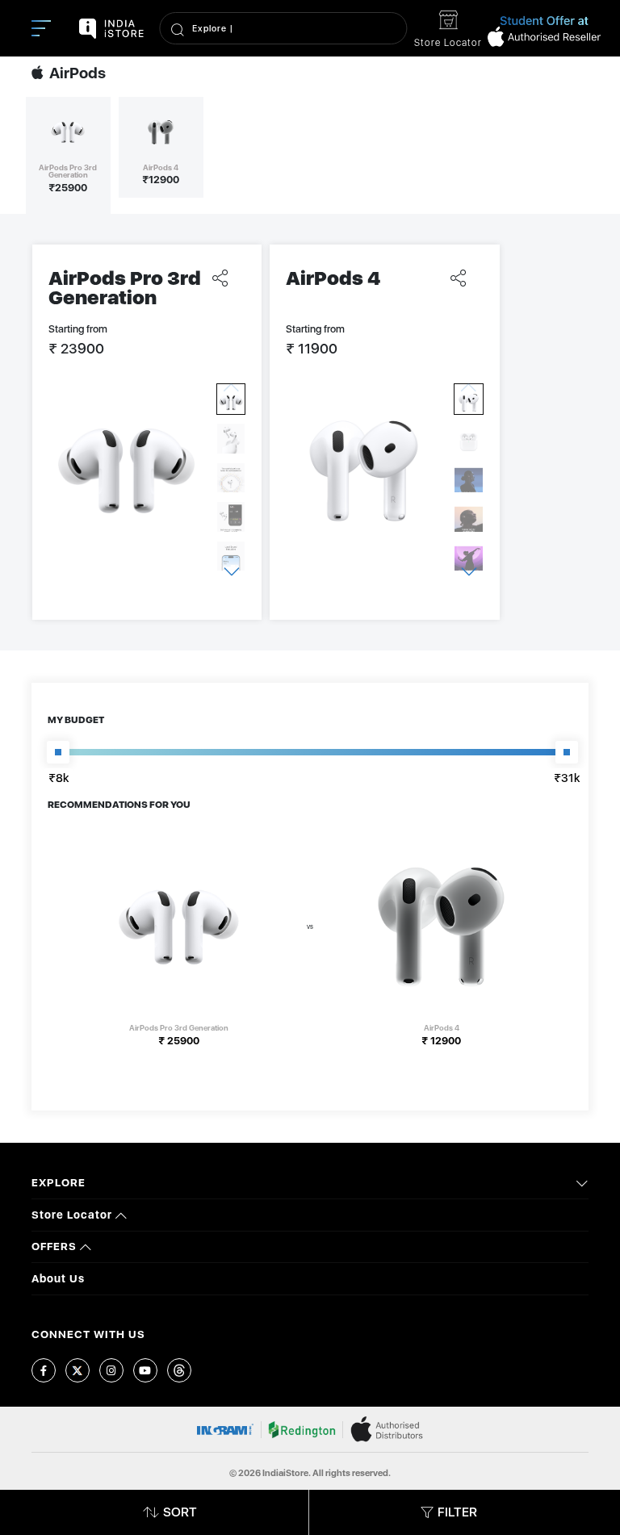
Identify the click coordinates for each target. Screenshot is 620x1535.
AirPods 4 (333, 278)
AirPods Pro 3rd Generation (124, 287)
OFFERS (55, 1246)
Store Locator (73, 1214)
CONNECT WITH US (88, 1334)
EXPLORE (58, 1182)
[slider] (58, 752)
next (231, 571)
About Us (58, 1278)
